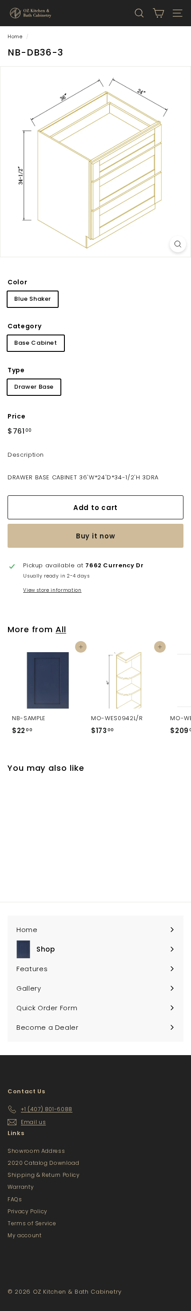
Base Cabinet (35, 343)
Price (16, 416)
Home (15, 36)
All (61, 629)
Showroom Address (36, 1151)
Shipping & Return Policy (44, 1175)
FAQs (15, 1199)
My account (25, 1235)
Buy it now (95, 536)
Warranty (21, 1187)
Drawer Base (34, 387)
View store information (52, 590)
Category (24, 326)
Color (17, 282)
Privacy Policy (28, 1211)
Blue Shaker (32, 299)
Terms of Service (32, 1223)
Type (16, 370)
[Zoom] (178, 244)
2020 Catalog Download (44, 1163)
